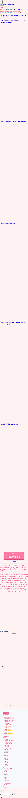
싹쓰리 (3, 578)
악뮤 (18, 578)
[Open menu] (1, 2)
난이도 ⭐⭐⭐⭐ (8, 732)
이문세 (6, 584)
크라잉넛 (2, 590)
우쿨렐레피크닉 (19, 580)
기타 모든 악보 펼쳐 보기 (9, 748)
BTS (17, 565)
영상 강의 (6, 777)
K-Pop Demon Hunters (5, 567)
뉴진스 (2, 571)
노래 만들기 (7, 780)
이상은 (9, 584)
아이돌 (7, 578)
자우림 (6, 586)
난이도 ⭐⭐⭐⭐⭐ (9, 733)
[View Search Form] (2, 7)
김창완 (26, 569)
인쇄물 (23, 584)
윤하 (25, 582)
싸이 (27, 576)
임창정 (2, 586)
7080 (14, 565)
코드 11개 (6, 764)
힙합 (19, 591)
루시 (9, 573)
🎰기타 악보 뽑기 (6, 735)
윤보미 (15, 582)
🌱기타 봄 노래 (7, 746)
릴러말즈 (13, 573)
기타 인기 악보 (13, 569)
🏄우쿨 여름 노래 (6, 714)
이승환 (13, 584)
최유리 (5, 588)
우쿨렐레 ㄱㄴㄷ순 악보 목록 (10, 720)
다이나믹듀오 (10, 571)
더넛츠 (15, 571)
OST (14, 567)
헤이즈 (13, 591)
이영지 (16, 584)
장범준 (18, 586)
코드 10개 (6, 762)
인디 (20, 584)
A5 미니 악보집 (7, 776)
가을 (22, 567)
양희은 (22, 578)
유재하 (24, 580)
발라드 (5, 574)
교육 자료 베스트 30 (8, 768)
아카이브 (6, 773)
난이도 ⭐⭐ (7, 729)
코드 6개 (6, 756)
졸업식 (26, 586)
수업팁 (6, 771)
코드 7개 (6, 758)
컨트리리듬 (17, 588)
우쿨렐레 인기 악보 (11, 580)
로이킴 (7, 573)
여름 (25, 578)
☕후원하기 (5, 787)
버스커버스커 (16, 574)
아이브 (11, 578)
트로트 (13, 590)
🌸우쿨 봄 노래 (7, 723)
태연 (6, 590)
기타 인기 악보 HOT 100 (9, 740)
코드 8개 (6, 759)
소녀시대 (23, 576)
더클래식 (18, 571)
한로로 (26, 590)
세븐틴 (20, 576)
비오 (10, 576)
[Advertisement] (14, 610)
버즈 (20, 574)
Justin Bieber (22, 565)
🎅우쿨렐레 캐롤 (8, 724)
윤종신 (22, 582)
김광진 (22, 569)
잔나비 (15, 586)
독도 (26, 571)
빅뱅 (13, 576)
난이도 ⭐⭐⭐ (8, 730)
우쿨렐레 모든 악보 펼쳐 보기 (10, 726)
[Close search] (2, 791)
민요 (25, 573)
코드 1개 (6, 749)
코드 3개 (6, 752)
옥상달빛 (4, 580)
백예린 (12, 574)
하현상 (22, 590)
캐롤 (13, 588)
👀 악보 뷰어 (5, 784)
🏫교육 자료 (5, 767)
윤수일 (19, 582)
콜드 (24, 588)
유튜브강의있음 (6, 582)
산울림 (16, 576)
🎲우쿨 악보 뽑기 (6, 713)
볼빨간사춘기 (25, 574)
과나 (7, 569)
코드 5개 (6, 755)
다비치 (6, 571)
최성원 (2, 588)
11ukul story (7, 781)
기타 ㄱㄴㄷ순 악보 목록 (9, 742)
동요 (3, 573)
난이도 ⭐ (7, 727)
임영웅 (26, 584)
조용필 (22, 586)
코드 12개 (6, 765)
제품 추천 (6, 778)
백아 (8, 574)
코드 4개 (6, 754)
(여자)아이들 (6, 565)
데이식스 (22, 571)
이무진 (2, 584)
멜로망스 (17, 573)
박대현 (2, 574)
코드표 (21, 588)
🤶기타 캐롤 (7, 745)
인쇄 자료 (6, 774)
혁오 (16, 591)
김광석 (19, 569)
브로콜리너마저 (5, 576)
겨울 (2, 569)
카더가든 (9, 588)
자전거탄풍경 (10, 586)
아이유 (15, 578)
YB (19, 567)
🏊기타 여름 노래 (6, 736)
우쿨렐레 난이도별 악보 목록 (10, 721)
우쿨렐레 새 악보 (8, 717)
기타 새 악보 (7, 739)
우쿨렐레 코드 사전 (8, 783)
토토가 (9, 590)
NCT (11, 567)
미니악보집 (22, 573)
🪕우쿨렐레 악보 (5, 716)
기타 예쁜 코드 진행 (8, 743)
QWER (17, 567)
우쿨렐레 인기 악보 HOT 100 (9, 718)
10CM (11, 565)
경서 (4, 569)
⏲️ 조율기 (4, 786)
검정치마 (25, 567)
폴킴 (19, 590)
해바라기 (9, 591)
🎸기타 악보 (5, 737)
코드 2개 (6, 751)
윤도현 (12, 582)
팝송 (16, 590)
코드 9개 (6, 761)
